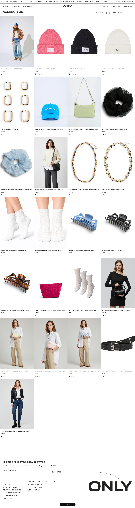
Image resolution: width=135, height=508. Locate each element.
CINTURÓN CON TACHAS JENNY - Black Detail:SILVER (117, 371)
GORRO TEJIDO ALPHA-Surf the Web (11, 69)
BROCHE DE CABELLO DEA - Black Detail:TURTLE (15, 310)
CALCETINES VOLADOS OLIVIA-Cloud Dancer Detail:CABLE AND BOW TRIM (14, 250)
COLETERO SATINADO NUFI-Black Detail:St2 (114, 129)
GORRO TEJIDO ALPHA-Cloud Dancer (113, 69)
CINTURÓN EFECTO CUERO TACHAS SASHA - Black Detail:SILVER (15, 431)
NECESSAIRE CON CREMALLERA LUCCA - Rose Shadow (50, 371)
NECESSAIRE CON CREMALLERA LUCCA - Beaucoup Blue (83, 371)
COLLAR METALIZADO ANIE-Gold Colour (113, 189)
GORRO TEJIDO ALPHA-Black (77, 69)
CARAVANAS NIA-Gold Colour (9, 129)
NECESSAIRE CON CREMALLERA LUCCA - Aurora (14, 371)
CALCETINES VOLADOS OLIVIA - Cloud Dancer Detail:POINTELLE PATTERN (48, 250)
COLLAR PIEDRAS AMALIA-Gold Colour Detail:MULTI (84, 189)
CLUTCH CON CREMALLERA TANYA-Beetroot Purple (50, 310)
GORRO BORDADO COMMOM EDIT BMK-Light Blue (49, 129)
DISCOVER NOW (39, 1)
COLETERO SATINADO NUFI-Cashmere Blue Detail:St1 (16, 189)
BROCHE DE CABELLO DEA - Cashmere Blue (81, 250)
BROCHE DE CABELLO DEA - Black (112, 250)
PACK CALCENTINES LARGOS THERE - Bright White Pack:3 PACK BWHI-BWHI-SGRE (83, 311)
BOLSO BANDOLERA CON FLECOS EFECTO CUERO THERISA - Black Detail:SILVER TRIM (116, 311)
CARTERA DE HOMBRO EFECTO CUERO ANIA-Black (49, 189)
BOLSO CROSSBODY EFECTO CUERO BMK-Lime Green (84, 129)
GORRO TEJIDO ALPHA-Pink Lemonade (45, 69)
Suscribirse (56, 472)
